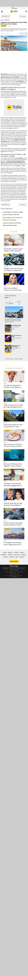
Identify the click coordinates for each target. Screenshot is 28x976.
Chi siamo (6, 571)
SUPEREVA (16, 570)
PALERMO (3, 555)
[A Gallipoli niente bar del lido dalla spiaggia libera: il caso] (14, 474)
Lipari (5, 462)
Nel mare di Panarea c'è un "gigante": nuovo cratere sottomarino (13, 466)
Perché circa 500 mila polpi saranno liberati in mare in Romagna (13, 525)
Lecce (9, 25)
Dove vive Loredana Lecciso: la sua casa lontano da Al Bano (13, 290)
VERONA (5, 557)
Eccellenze (7, 235)
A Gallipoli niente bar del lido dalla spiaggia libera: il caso (13, 485)
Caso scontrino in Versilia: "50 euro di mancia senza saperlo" (13, 446)
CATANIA (11, 557)
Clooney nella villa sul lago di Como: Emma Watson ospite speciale (13, 505)
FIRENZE (10, 555)
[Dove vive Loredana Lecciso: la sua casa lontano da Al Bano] (14, 279)
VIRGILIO (7, 567)
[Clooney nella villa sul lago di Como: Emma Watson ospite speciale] (14, 494)
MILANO (10, 552)
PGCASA (24, 567)
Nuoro (5, 540)
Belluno (5, 422)
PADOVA (21, 557)
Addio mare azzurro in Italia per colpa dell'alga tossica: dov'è (13, 407)
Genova (5, 403)
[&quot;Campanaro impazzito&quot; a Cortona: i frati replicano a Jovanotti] (14, 376)
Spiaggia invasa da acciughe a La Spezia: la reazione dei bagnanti (13, 270)
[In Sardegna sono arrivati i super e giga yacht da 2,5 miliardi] (14, 533)
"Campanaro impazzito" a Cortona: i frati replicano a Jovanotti (13, 387)
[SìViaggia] (14, 8)
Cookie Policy (20, 571)
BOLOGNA (17, 555)
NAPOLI (22, 552)
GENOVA (23, 555)
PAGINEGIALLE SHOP (18, 567)
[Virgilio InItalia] (14, 11)
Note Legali (11, 571)
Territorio (3, 25)
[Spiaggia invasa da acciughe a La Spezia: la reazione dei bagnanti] (14, 259)
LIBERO (3, 567)
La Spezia (6, 266)
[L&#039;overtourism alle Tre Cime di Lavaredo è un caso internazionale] (14, 415)
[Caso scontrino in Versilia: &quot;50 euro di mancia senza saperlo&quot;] (14, 435)
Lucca (5, 442)
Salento (18, 165)
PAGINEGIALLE (11, 567)
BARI (16, 557)
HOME (2, 20)
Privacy (16, 571)
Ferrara (5, 521)
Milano (5, 286)
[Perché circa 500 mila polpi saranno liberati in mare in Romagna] (14, 514)
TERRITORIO (6, 20)
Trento (5, 246)
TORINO (16, 552)
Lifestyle (7, 254)
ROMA (5, 552)
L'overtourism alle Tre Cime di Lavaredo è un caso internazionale (13, 426)
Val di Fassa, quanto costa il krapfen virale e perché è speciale (13, 251)
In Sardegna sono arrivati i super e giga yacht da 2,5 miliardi (13, 544)
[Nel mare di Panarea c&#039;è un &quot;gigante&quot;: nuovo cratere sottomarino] (14, 455)
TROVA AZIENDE (14, 561)
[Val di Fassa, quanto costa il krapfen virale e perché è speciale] (14, 240)
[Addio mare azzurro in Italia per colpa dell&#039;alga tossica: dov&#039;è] (14, 396)
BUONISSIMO (12, 570)
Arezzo (5, 383)
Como (5, 501)
